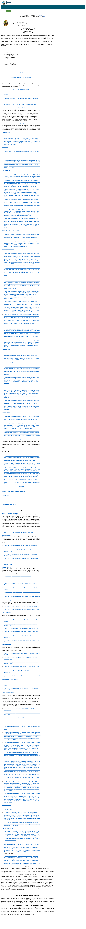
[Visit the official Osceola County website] (7, 2)
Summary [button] (8, 10)
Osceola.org (18, 6)
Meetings (8, 6)
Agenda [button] (3, 10)
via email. (40, 15)
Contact (13, 6)
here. (44, 16)
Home (4, 6)
